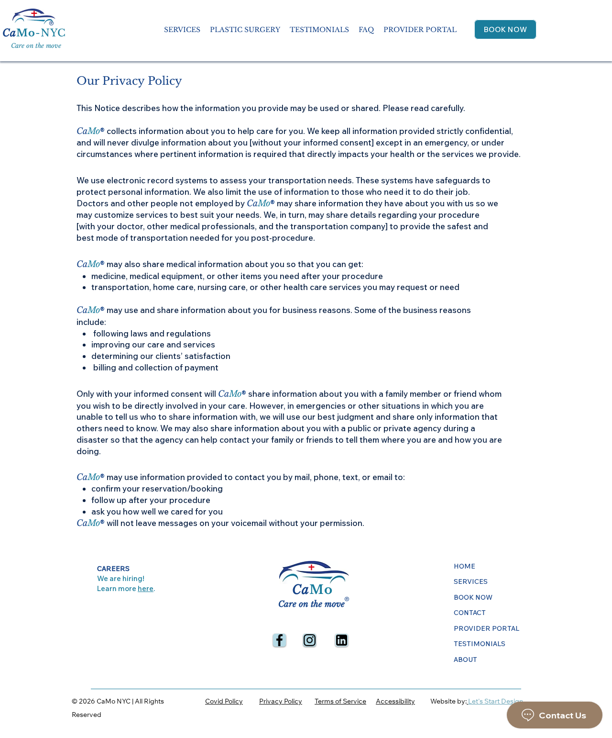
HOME (464, 566)
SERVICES (471, 581)
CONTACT (470, 612)
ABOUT (465, 659)
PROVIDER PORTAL (486, 628)
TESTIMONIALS (479, 643)
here (145, 588)
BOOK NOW (473, 597)
